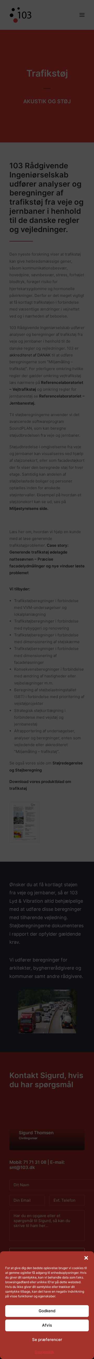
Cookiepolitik (44, 1352)
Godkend (47, 1310)
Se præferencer (47, 1339)
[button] (86, 1257)
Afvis (47, 1325)
